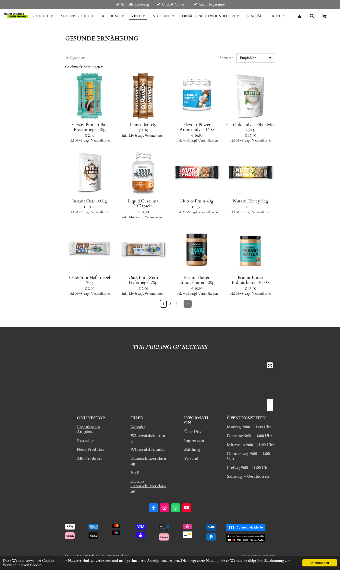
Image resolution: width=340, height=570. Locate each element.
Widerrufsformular (147, 449)
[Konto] (299, 16)
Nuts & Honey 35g (250, 201)
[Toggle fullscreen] (270, 365)
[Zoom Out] (270, 408)
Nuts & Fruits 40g (196, 201)
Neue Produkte (90, 449)
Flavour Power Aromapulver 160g (197, 127)
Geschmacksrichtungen (84, 66)
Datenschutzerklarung (148, 461)
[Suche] (312, 16)
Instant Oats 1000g (89, 201)
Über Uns (192, 431)
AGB (134, 472)
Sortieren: (227, 57)
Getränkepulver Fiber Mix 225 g (250, 127)
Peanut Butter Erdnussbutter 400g (196, 280)
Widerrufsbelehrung (147, 438)
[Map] (170, 386)
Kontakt (137, 426)
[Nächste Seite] (188, 304)
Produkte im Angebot (88, 429)
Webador (270, 555)
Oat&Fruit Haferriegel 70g (89, 280)
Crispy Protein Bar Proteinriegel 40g (89, 127)
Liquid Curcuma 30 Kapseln (143, 204)
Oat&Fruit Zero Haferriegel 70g (143, 280)
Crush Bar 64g (143, 124)
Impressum (194, 440)
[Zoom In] (270, 402)
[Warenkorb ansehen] (324, 16)
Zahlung (192, 449)
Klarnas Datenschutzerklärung (148, 486)
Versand (191, 458)
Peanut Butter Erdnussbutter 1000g (250, 280)
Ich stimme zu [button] (319, 563)
